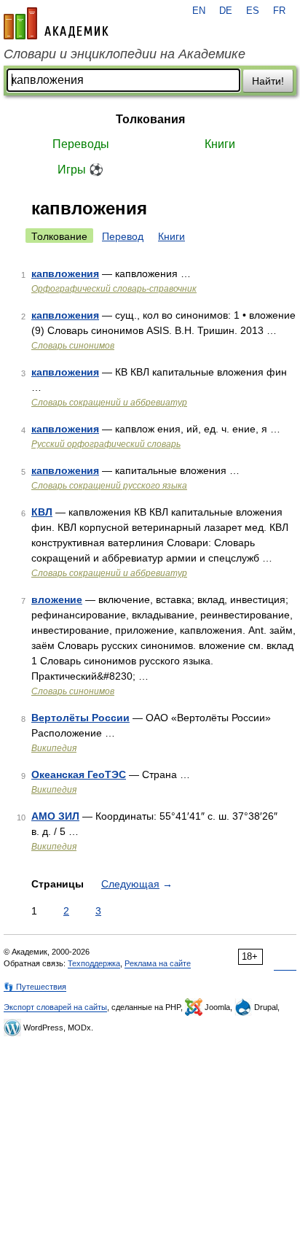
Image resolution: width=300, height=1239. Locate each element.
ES (252, 11)
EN (198, 11)
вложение (56, 599)
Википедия (53, 748)
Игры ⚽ (80, 169)
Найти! (268, 81)
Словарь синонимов (72, 346)
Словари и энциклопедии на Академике (124, 54)
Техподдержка (94, 963)
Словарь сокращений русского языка (109, 486)
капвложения (65, 273)
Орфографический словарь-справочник (114, 289)
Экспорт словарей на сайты (55, 1007)
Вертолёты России (80, 717)
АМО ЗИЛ (55, 816)
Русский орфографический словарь (106, 444)
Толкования (150, 119)
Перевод (122, 236)
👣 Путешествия (35, 986)
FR (279, 11)
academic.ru (56, 23)
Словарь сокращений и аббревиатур (109, 402)
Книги (220, 144)
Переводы (80, 144)
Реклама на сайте (158, 963)
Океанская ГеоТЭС (78, 774)
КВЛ (41, 512)
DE (225, 11)
